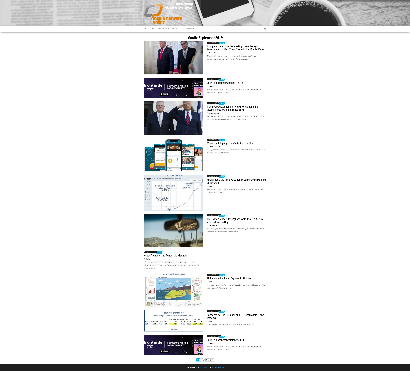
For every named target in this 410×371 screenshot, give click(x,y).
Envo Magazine (219, 367)
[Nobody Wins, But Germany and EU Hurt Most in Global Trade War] (173, 320)
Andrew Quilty (213, 225)
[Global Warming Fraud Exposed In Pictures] (173, 290)
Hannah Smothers (215, 147)
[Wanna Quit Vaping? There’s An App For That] (173, 155)
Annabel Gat (213, 86)
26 (206, 360)
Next (211, 360)
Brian (148, 259)
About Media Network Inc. (167, 29)
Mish (210, 186)
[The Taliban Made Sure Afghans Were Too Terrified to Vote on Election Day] (173, 230)
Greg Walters (213, 53)
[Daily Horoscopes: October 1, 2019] (173, 88)
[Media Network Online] (145, 29)
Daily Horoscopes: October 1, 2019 (225, 82)
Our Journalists (187, 29)
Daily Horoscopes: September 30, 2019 (227, 340)
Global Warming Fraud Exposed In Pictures (229, 278)
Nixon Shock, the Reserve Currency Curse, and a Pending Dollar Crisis (236, 181)
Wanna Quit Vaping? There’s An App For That (230, 143)
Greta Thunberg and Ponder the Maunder (165, 255)
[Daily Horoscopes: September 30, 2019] (173, 345)
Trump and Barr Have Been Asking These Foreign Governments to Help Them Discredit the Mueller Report (236, 48)
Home (152, 29)
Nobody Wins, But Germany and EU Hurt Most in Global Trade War (235, 316)
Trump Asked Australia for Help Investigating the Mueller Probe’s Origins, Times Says (232, 108)
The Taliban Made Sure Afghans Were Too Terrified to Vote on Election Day (235, 220)
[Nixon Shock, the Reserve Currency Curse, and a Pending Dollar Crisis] (173, 192)
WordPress (203, 367)
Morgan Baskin (214, 113)
